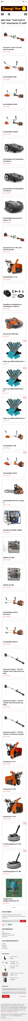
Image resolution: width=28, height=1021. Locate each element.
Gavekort (4, 946)
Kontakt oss (5, 948)
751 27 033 (9, 1015)
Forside (4, 943)
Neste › (14, 907)
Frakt (3, 932)
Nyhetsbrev (5, 936)
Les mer (24, 1010)
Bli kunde (4, 945)
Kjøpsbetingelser (6, 933)
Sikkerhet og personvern (8, 935)
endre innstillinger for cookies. (10, 1011)
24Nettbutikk (9, 1018)
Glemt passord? (22, 996)
